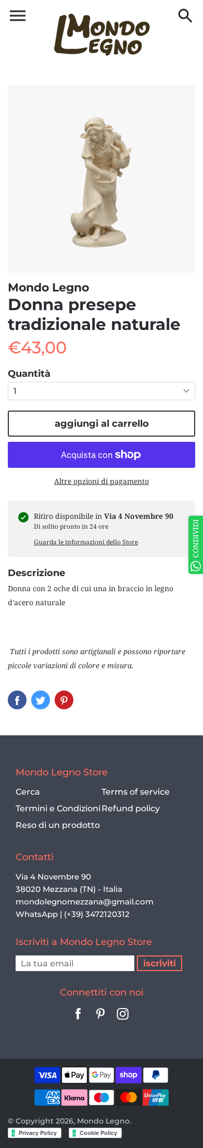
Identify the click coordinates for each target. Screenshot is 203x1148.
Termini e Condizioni (58, 808)
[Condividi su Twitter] (40, 700)
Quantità (29, 373)
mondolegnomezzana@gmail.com (85, 902)
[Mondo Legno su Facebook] (78, 1021)
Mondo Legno (103, 1121)
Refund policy (131, 808)
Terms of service (136, 792)
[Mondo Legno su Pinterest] (100, 1021)
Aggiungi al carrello (102, 423)
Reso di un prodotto (58, 825)
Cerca (28, 792)
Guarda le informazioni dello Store (86, 542)
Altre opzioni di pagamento (101, 481)
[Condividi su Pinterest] (64, 700)
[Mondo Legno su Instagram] (123, 1021)
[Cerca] (185, 16)
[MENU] (18, 15)
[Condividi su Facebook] (17, 700)
